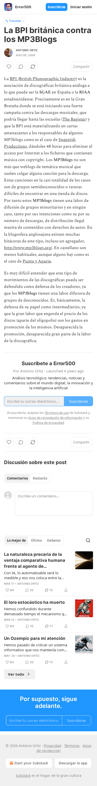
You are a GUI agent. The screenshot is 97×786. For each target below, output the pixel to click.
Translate (15, 21)
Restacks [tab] (40, 478)
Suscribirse (56, 7)
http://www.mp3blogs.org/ (28, 248)
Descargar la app (73, 763)
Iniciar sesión (81, 7)
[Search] (88, 540)
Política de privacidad (48, 422)
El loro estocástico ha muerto (34, 602)
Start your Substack (31, 763)
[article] (48, 572)
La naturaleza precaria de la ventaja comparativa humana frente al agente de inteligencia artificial (34, 560)
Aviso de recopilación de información (55, 417)
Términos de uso (57, 412)
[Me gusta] (9, 67)
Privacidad (52, 745)
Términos (72, 745)
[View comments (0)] (21, 67)
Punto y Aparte (37, 261)
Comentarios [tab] (17, 478)
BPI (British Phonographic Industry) (43, 79)
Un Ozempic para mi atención (34, 638)
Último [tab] (36, 540)
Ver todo (16, 674)
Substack (23, 775)
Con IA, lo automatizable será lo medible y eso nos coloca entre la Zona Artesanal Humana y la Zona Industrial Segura (33, 575)
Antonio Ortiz (27, 50)
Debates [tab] (53, 540)
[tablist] (27, 478)
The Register (74, 119)
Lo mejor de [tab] (16, 540)
